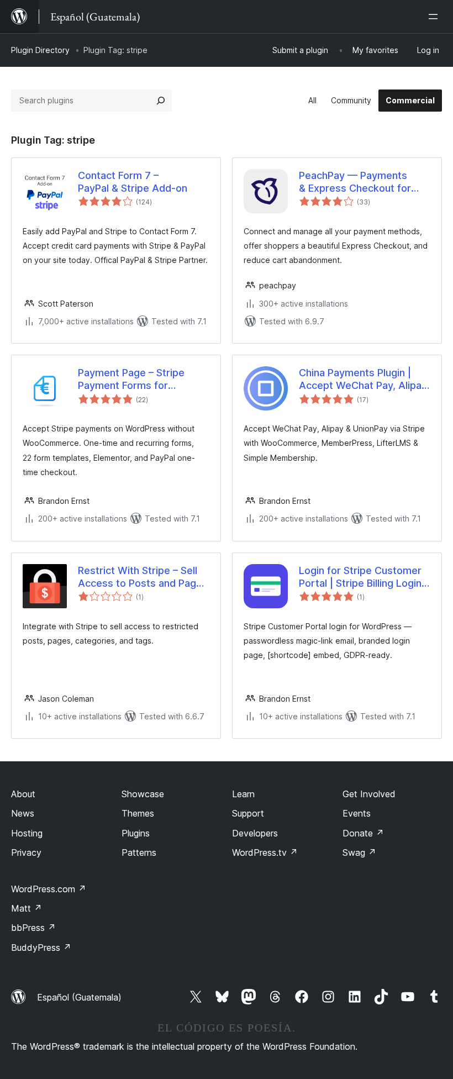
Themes (138, 813)
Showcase (143, 793)
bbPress (33, 927)
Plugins (136, 833)
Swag (359, 852)
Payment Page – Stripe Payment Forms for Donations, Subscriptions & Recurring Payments (141, 379)
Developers (255, 833)
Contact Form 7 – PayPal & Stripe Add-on (132, 182)
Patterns (139, 852)
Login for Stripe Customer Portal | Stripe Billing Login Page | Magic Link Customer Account (364, 577)
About (23, 793)
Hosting (27, 833)
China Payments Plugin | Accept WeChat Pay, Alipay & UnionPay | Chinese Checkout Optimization (363, 379)
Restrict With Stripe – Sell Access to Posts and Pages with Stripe (143, 577)
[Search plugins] (161, 101)
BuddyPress (41, 947)
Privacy (26, 852)
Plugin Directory (40, 50)
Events (357, 813)
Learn (243, 793)
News (22, 813)
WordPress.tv (265, 852)
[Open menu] (435, 16)
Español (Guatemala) (79, 997)
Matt (26, 908)
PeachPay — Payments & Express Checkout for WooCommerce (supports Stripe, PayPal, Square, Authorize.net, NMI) (361, 182)
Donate (363, 833)
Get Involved (369, 793)
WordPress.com (48, 888)
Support (248, 813)
